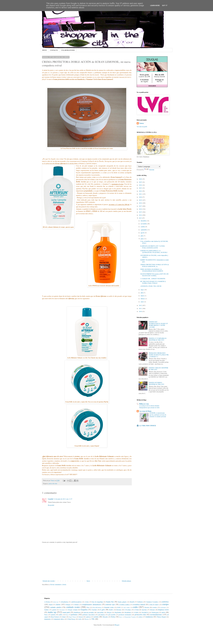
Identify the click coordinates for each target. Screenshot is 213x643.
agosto (143, 233)
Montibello (127, 612)
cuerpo (165, 604)
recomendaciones (156, 614)
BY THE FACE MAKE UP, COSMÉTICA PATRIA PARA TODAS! (153, 282)
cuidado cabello (55, 607)
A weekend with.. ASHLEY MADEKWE (152, 278)
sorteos (140, 617)
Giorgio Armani (72, 610)
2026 (140, 179)
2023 (140, 188)
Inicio (88, 581)
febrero (143, 299)
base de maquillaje (97, 602)
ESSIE (119, 607)
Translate (151, 170)
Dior (88, 607)
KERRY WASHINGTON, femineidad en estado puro (154, 260)
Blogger (117, 625)
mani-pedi (66, 612)
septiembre (144, 230)
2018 (140, 203)
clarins (58, 604)
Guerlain (94, 610)
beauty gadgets (122, 602)
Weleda (87, 619)
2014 (140, 215)
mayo (142, 290)
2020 (140, 197)
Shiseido (105, 617)
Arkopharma (64, 602)
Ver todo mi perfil (142, 126)
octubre (143, 227)
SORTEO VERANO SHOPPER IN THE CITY (158, 368)
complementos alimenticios (91, 604)
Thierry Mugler (161, 617)
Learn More (155, 5)
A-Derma (47, 602)
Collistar (76, 604)
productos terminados (125, 615)
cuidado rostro (73, 607)
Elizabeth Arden (109, 607)
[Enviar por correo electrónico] (68, 480)
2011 (140, 308)
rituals (64, 617)
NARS (136, 612)
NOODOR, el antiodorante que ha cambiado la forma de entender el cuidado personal (158, 415)
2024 (140, 185)
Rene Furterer (55, 617)
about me (55, 602)
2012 (140, 305)
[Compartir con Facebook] (75, 480)
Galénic (46, 610)
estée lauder (126, 607)
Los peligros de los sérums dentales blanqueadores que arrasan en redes (149, 406)
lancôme (144, 610)
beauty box (110, 602)
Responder (51, 505)
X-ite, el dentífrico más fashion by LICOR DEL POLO (154, 242)
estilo (135, 607)
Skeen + (121, 617)
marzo (143, 296)
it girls (102, 609)
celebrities (165, 602)
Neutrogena (155, 612)
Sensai (81, 617)
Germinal (62, 610)
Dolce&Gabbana (97, 607)
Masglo (109, 612)
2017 (140, 206)
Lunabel (50, 499)
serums (96, 617)
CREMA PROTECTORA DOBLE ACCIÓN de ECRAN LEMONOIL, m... (154, 265)
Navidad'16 (145, 612)
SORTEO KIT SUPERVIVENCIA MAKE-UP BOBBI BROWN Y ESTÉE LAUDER (158, 324)
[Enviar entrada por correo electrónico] (64, 480)
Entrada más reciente (49, 581)
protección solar (53, 483)
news (163, 612)
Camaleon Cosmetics (152, 602)
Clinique (67, 604)
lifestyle (152, 610)
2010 (140, 311)
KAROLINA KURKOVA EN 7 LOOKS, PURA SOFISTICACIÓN (152, 247)
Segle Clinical (72, 617)
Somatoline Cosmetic (130, 617)
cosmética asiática (124, 604)
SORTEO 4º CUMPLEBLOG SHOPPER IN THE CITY (158, 339)
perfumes (74, 614)
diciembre (144, 221)
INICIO (44, 50)
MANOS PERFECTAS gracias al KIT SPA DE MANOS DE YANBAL (154, 275)
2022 (140, 191)
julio (142, 236)
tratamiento (47, 619)
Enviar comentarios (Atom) (58, 584)
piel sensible (111, 615)
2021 (140, 194)
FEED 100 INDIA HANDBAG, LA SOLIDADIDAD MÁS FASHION (151, 270)
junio (142, 239)
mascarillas (100, 612)
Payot (67, 615)
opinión (53, 615)
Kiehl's (111, 610)
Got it (164, 5)
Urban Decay (71, 619)
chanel (50, 604)
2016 (140, 209)
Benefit (132, 602)
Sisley (113, 617)
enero (142, 302)
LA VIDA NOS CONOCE (147, 426)
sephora (88, 617)
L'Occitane (128, 610)
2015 (140, 212)
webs (79, 619)
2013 (140, 218)
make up (52, 612)
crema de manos (154, 604)
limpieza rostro (163, 609)
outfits (60, 615)
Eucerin (147, 607)
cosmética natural (139, 604)
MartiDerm (77, 612)
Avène (87, 602)
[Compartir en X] (72, 480)
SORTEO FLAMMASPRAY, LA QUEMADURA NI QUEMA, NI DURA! (154, 251)
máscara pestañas (89, 612)
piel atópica (101, 615)
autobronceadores (76, 602)
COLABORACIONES (68, 50)
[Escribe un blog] (70, 480)
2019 (140, 200)
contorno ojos (110, 604)
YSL (93, 619)
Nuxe (45, 615)
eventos (154, 607)
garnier (54, 610)
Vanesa (141, 123)
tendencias (149, 617)
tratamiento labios (59, 619)
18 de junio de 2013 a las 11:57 (63, 499)
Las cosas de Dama (145, 411)
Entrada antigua (126, 581)
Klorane (118, 610)
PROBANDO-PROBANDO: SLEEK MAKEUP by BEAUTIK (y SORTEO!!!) (159, 354)
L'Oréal (136, 610)
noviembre (144, 224)
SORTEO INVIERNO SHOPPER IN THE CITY (156, 383)
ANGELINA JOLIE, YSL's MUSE (150, 286)
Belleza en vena (144, 404)
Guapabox (84, 609)
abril (142, 293)
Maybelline (118, 612)
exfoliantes (163, 607)
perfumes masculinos (88, 615)
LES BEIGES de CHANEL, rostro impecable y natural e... (154, 256)
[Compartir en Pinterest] (77, 480)
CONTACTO (54, 50)
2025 (140, 182)
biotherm (140, 602)
